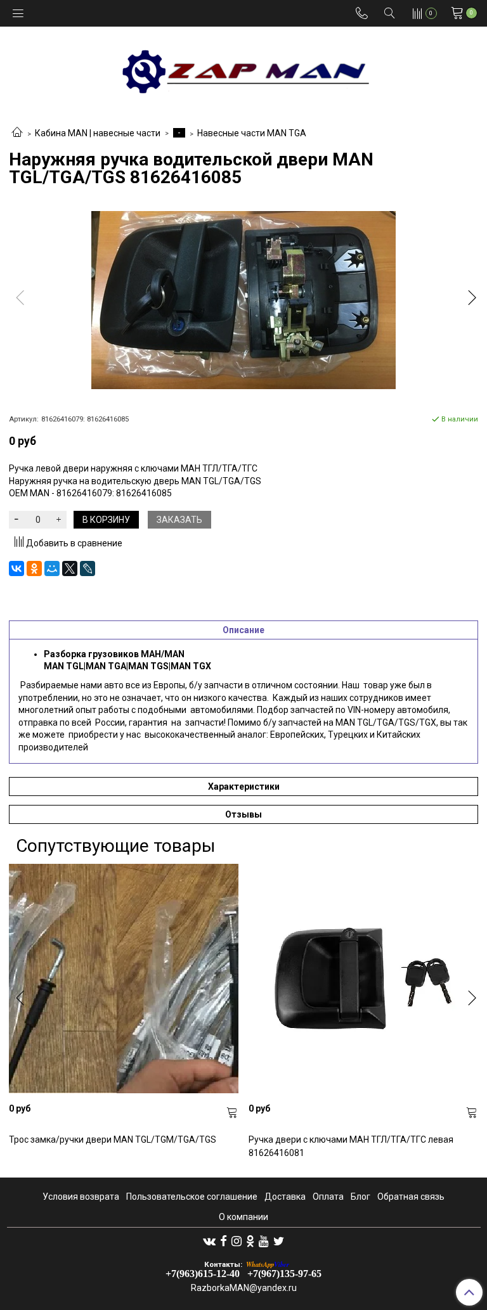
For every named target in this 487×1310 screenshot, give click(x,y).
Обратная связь (411, 1196)
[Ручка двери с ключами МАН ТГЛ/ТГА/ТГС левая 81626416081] (363, 978)
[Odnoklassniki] (250, 1240)
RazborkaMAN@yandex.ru (244, 1288)
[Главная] (17, 133)
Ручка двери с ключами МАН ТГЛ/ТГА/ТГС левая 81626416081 (351, 1146)
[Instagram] (236, 1240)
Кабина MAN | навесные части (97, 133)
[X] (69, 568)
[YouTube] (264, 1240)
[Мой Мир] (52, 568)
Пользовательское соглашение (191, 1196)
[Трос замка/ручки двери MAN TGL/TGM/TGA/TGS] (123, 978)
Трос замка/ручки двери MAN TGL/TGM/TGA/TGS (112, 1139)
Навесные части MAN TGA (251, 133)
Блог (360, 1196)
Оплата (328, 1196)
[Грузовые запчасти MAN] (243, 67)
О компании (243, 1217)
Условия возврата (80, 1196)
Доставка (285, 1196)
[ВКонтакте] (16, 568)
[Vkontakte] (209, 1240)
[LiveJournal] (87, 568)
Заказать (179, 520)
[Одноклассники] (34, 568)
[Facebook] (223, 1240)
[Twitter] (278, 1240)
